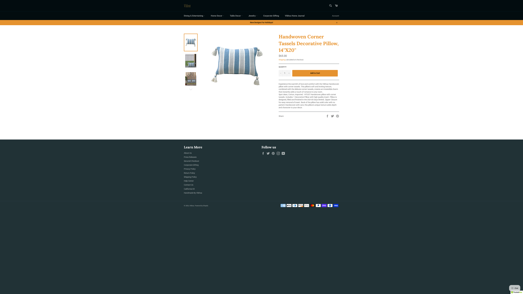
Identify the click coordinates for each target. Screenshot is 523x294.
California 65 (189, 189)
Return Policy (189, 173)
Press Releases (190, 157)
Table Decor (235, 16)
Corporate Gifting (271, 16)
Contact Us (188, 185)
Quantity (282, 67)
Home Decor (217, 16)
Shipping (282, 60)
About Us (188, 153)
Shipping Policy (190, 177)
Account (335, 16)
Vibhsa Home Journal (295, 16)
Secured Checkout (191, 161)
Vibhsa (191, 206)
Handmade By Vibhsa (193, 193)
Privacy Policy (190, 169)
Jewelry (252, 16)
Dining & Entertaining (194, 16)
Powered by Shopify (201, 206)
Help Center (189, 181)
